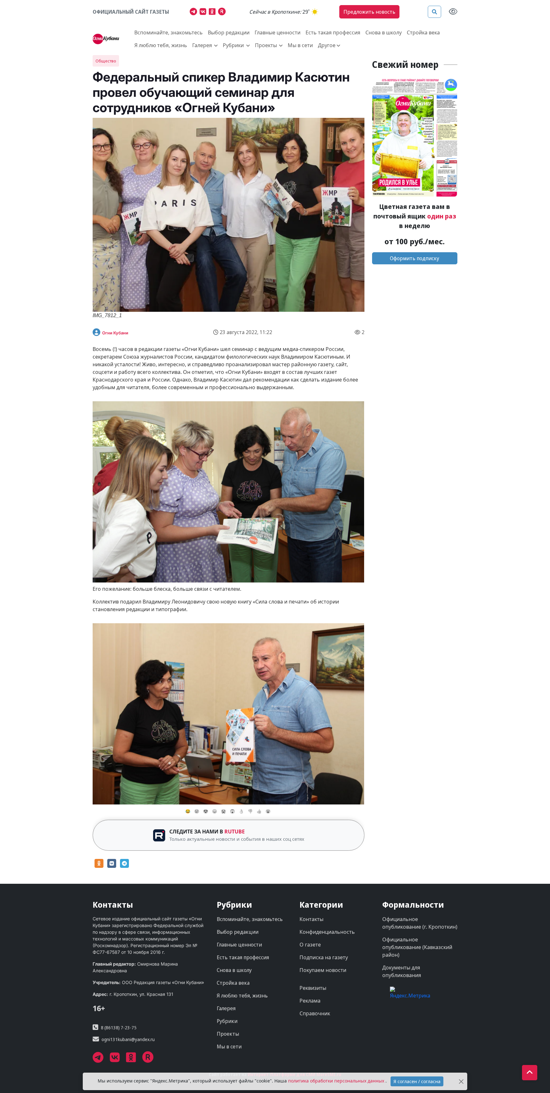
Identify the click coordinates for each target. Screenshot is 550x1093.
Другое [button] (326, 45)
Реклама (310, 1000)
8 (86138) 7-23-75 (119, 1028)
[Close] (461, 1081)
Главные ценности (277, 32)
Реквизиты (313, 987)
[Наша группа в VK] (204, 12)
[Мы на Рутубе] (223, 12)
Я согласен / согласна (417, 1081)
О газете (310, 944)
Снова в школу (383, 32)
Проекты (228, 1033)
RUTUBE (234, 831)
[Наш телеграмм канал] (195, 12)
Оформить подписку (414, 258)
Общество (105, 61)
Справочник (315, 1013)
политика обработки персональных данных (336, 1081)
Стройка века (423, 32)
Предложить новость (369, 11)
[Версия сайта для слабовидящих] (453, 12)
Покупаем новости (323, 970)
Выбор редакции (229, 32)
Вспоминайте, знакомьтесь (168, 32)
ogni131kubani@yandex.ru (128, 1039)
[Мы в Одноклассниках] (213, 12)
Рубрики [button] (234, 45)
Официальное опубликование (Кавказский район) (417, 947)
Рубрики (227, 1021)
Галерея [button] (202, 45)
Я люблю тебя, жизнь (160, 45)
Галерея (226, 1008)
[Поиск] (434, 12)
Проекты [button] (266, 45)
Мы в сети (300, 45)
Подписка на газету (324, 957)
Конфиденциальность (327, 931)
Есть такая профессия (333, 32)
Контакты (311, 919)
